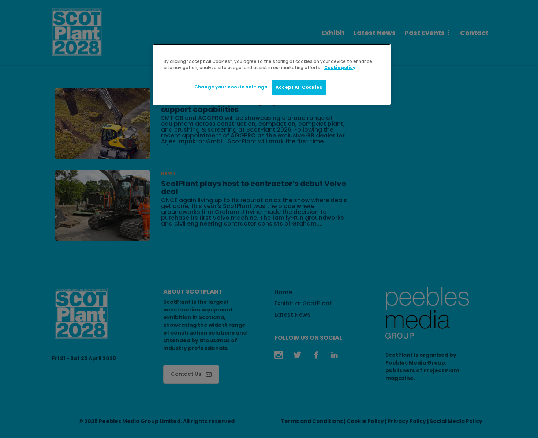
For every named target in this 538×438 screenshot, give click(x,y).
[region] (272, 74)
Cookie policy (339, 68)
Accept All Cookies (299, 87)
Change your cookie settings (230, 87)
